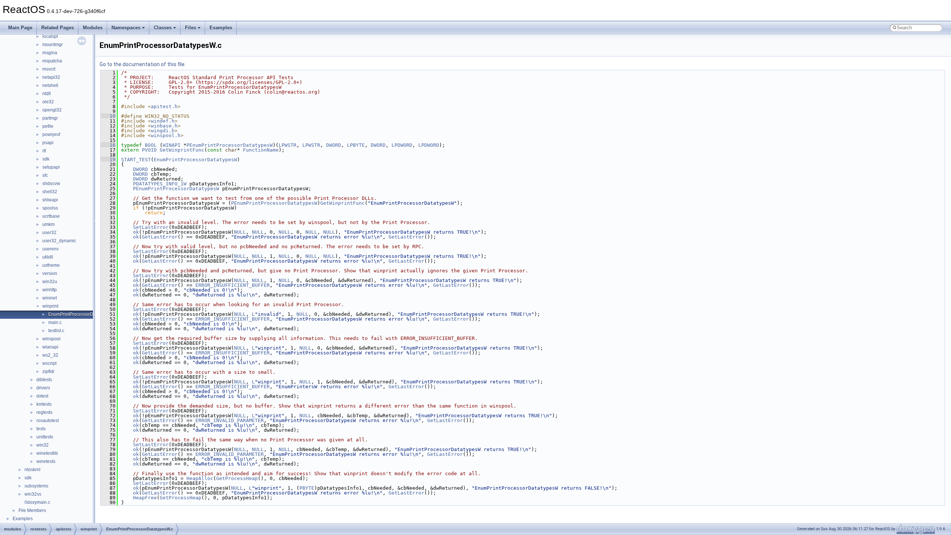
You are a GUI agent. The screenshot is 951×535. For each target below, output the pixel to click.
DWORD (333, 145)
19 (108, 159)
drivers (43, 387)
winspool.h (166, 135)
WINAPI (172, 145)
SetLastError (151, 227)
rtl (44, 150)
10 (108, 116)
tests (41, 428)
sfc (45, 175)
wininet (49, 298)
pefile (47, 126)
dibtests (44, 379)
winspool (51, 338)
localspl (50, 36)
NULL (240, 232)
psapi (47, 142)
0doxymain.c (37, 502)
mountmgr (52, 44)
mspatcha (52, 61)
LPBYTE (356, 145)
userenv (50, 249)
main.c (55, 322)
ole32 (48, 101)
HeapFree (145, 497)
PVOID (149, 150)
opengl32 (52, 110)
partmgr (50, 118)
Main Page (20, 27)
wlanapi (50, 347)
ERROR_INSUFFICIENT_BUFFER (232, 285)
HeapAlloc (199, 478)
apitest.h (164, 106)
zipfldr (48, 371)
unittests (44, 437)
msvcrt (48, 69)
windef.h (163, 121)
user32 (49, 232)
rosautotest (47, 420)
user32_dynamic (59, 240)
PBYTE (306, 488)
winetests (45, 461)
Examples (221, 27)
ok (136, 232)
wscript (49, 363)
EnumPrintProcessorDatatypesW (195, 159)
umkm (48, 224)
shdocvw (51, 183)
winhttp (49, 289)
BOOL (151, 145)
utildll (47, 257)
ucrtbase (51, 216)
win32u (49, 281)
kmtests (44, 404)
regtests (44, 412)
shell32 (49, 191)
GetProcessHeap (237, 478)
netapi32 (51, 77)
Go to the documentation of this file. (143, 64)
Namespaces (125, 27)
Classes (163, 27)
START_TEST (136, 159)
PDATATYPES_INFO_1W (159, 184)
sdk (45, 159)
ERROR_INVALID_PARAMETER (229, 420)
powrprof (51, 134)
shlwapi (50, 199)
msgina (49, 52)
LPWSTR (287, 145)
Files (190, 27)
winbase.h (164, 126)
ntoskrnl (32, 469)
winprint (50, 306)
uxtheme (51, 265)
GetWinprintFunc (182, 150)
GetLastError (160, 237)
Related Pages (57, 27)
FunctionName (261, 150)
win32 (42, 445)
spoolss (50, 208)
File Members (32, 510)
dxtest (42, 396)
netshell (50, 85)
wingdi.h (163, 130)
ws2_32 (50, 355)
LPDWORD (402, 145)
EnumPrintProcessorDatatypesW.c (82, 314)
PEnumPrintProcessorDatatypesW (229, 145)
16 (108, 145)
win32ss (33, 494)
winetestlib (47, 453)
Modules (93, 27)
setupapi (51, 167)
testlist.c (56, 330)
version (49, 273)
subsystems (36, 486)
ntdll (46, 93)
